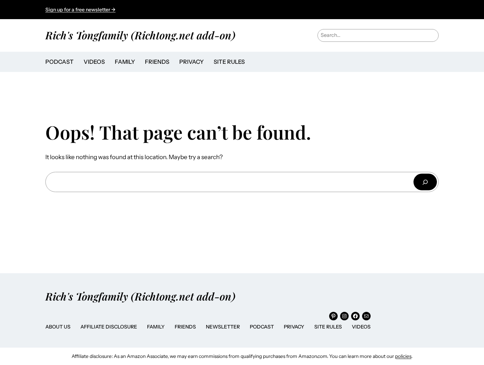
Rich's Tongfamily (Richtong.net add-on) (140, 35)
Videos (361, 327)
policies (403, 356)
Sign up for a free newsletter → (80, 9)
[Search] (425, 182)
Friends (185, 327)
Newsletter (223, 327)
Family (156, 327)
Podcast (262, 327)
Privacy (294, 327)
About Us (58, 327)
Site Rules (328, 327)
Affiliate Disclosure (108, 327)
